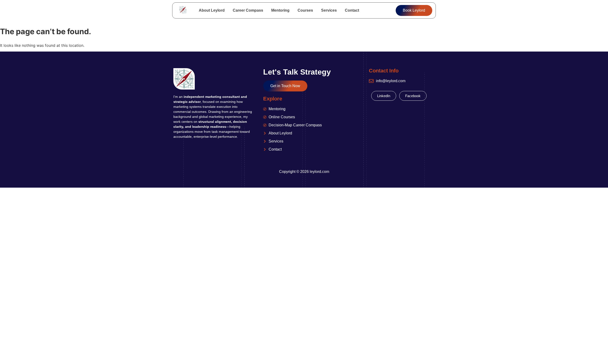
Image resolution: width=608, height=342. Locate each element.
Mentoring (280, 10)
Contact (352, 10)
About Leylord (212, 10)
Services (329, 10)
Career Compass (248, 10)
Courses (305, 10)
